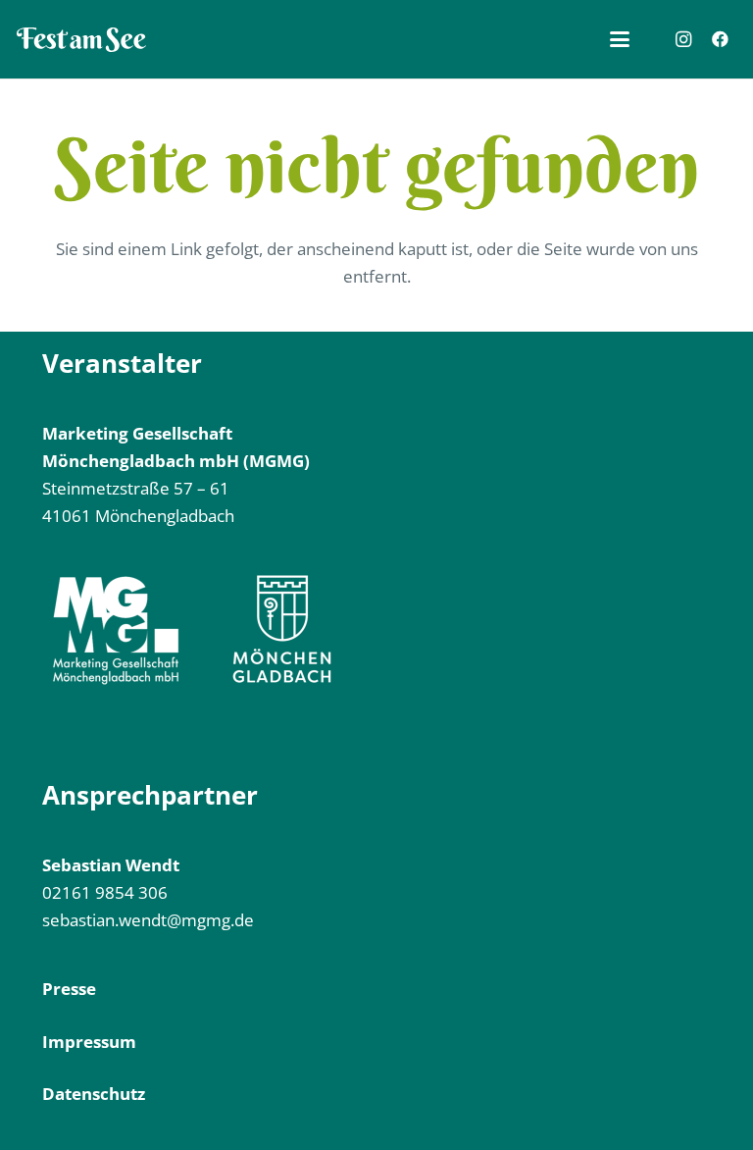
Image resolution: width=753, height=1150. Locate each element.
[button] (620, 39)
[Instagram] (683, 39)
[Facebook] (719, 39)
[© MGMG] (81, 39)
